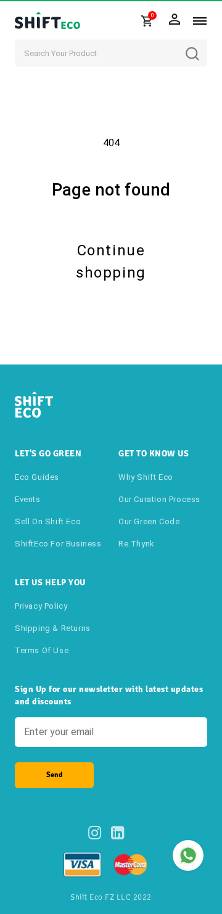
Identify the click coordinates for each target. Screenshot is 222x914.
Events (28, 499)
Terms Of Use (41, 650)
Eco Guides (37, 477)
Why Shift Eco (145, 477)
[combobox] (111, 53)
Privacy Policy (41, 606)
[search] (201, 44)
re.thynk (136, 543)
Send (54, 775)
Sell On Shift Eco (48, 521)
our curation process (159, 499)
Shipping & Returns (53, 628)
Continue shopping (111, 261)
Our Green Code (148, 521)
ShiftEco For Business (58, 543)
